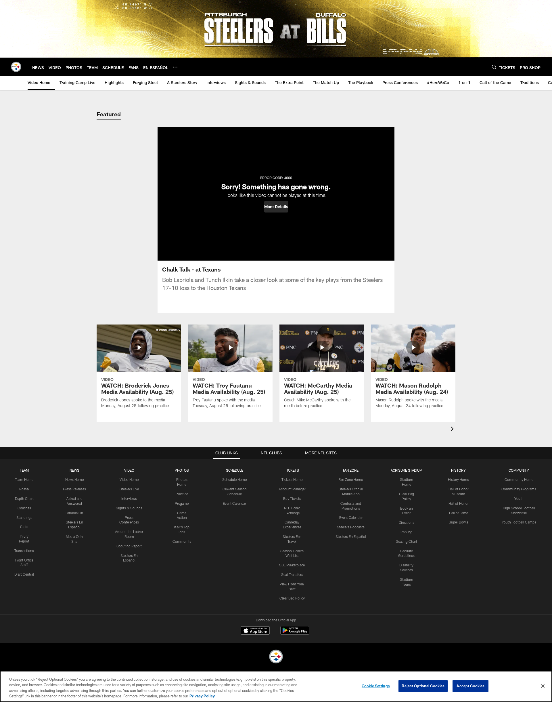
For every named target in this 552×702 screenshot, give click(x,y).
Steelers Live (129, 489)
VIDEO (129, 470)
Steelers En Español (351, 536)
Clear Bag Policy (292, 598)
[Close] (542, 686)
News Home (74, 479)
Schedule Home (234, 479)
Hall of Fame (458, 513)
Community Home (519, 479)
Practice (182, 494)
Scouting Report (129, 546)
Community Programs (518, 489)
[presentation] (453, 429)
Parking (406, 532)
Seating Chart (406, 541)
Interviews (129, 498)
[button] (276, 207)
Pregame (182, 503)
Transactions (24, 551)
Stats (24, 527)
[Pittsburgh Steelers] (276, 657)
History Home (458, 479)
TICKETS (292, 470)
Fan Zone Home (351, 479)
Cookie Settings (376, 686)
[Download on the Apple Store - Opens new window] (255, 631)
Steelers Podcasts (351, 527)
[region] (276, 686)
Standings (24, 517)
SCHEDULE (234, 470)
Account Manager (292, 489)
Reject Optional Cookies (423, 686)
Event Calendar (234, 503)
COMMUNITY (519, 470)
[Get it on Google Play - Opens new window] (295, 633)
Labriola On (74, 513)
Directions (406, 522)
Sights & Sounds (129, 508)
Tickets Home (291, 479)
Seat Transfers (292, 574)
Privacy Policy (202, 696)
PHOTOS (182, 470)
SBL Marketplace (292, 565)
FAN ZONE (351, 470)
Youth (519, 498)
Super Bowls (458, 522)
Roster (24, 489)
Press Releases (74, 489)
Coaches (24, 508)
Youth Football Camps (519, 522)
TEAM (24, 470)
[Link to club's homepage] (16, 67)
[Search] (494, 67)
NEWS (74, 470)
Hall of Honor (458, 503)
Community (181, 541)
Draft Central (24, 574)
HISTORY (458, 470)
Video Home (129, 479)
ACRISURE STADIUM (406, 470)
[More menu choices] (175, 67)
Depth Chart (24, 498)
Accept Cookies (470, 686)
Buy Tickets (292, 498)
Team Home (24, 479)
